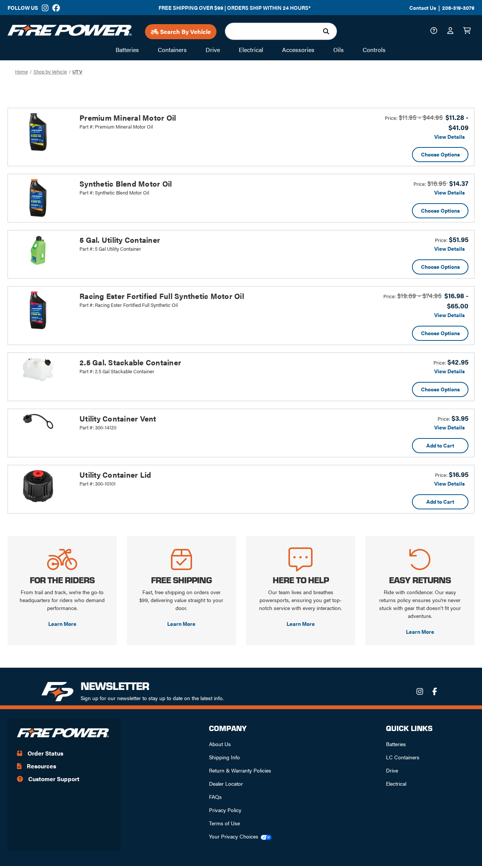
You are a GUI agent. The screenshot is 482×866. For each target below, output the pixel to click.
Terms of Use (224, 823)
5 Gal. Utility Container (119, 239)
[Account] (452, 31)
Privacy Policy (225, 810)
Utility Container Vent (117, 418)
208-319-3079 (458, 7)
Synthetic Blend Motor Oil (125, 183)
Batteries (396, 744)
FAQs (215, 796)
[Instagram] (45, 8)
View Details (449, 136)
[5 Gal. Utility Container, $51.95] (42, 250)
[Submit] (328, 31)
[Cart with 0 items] (468, 31)
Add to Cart (440, 445)
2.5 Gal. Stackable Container (130, 362)
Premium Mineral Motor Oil (127, 117)
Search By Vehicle (185, 31)
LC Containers (402, 757)
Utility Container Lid (115, 474)
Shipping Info (224, 757)
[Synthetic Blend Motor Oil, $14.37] (42, 198)
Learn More (62, 623)
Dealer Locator (226, 783)
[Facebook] (56, 8)
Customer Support (53, 778)
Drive (392, 770)
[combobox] (281, 31)
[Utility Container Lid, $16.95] (42, 486)
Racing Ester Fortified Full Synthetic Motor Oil (161, 295)
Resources (40, 766)
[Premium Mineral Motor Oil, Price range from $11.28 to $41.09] (42, 132)
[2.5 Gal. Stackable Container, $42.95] (42, 369)
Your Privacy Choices (233, 836)
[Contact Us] (435, 31)
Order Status (44, 753)
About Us (220, 744)
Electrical (396, 783)
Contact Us (422, 7)
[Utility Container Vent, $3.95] (42, 421)
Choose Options (440, 154)
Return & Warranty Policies (240, 770)
